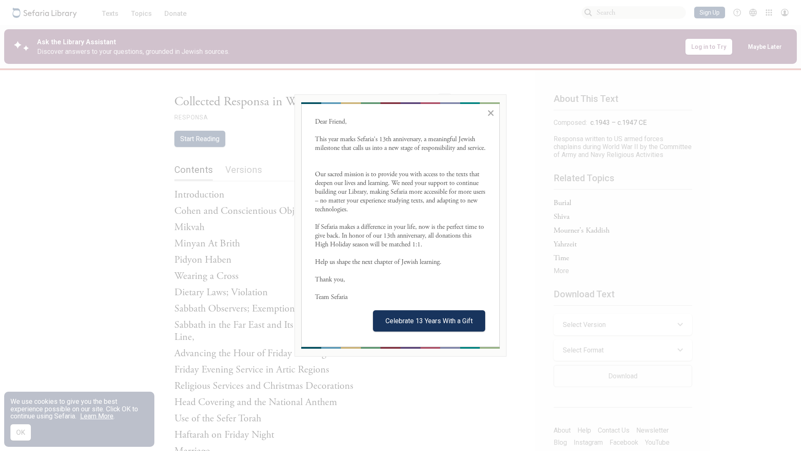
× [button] (490, 113)
